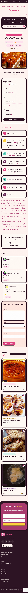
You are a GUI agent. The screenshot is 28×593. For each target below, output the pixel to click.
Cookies (3, 584)
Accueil (7, 32)
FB (6, 541)
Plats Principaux (20, 19)
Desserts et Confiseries (9, 19)
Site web (5, 333)
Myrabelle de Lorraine (13, 273)
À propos (3, 569)
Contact (3, 571)
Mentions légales (5, 579)
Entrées (8, 22)
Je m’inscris (14, 524)
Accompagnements (6, 563)
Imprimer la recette (14, 119)
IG (2, 541)
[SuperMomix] (14, 10)
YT (12, 541)
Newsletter (4, 573)
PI (9, 541)
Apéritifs (14, 22)
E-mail (5, 328)
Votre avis (6, 309)
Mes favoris (23, 14)
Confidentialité (4, 581)
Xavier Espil (10, 259)
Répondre (6, 266)
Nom (4, 322)
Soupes (20, 22)
